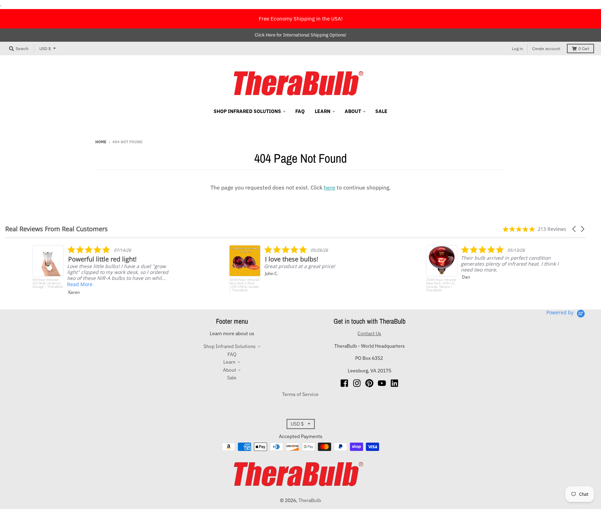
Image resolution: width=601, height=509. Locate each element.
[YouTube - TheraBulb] (382, 383)
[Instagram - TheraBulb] (357, 383)
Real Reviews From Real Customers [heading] (56, 229)
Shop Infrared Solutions (229, 346)
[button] (574, 229)
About (229, 370)
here (329, 187)
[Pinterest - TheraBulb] (369, 383)
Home (100, 141)
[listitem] (75, 270)
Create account (546, 48)
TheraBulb (309, 500)
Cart (583, 48)
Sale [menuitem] (381, 111)
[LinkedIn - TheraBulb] (394, 383)
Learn (229, 362)
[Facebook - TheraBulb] (344, 383)
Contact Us (369, 333)
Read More (52, 284)
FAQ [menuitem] (300, 111)
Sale (232, 377)
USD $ (45, 48)
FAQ (232, 354)
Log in (517, 48)
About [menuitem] (353, 111)
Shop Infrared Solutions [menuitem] (247, 111)
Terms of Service (300, 394)
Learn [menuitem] (322, 111)
